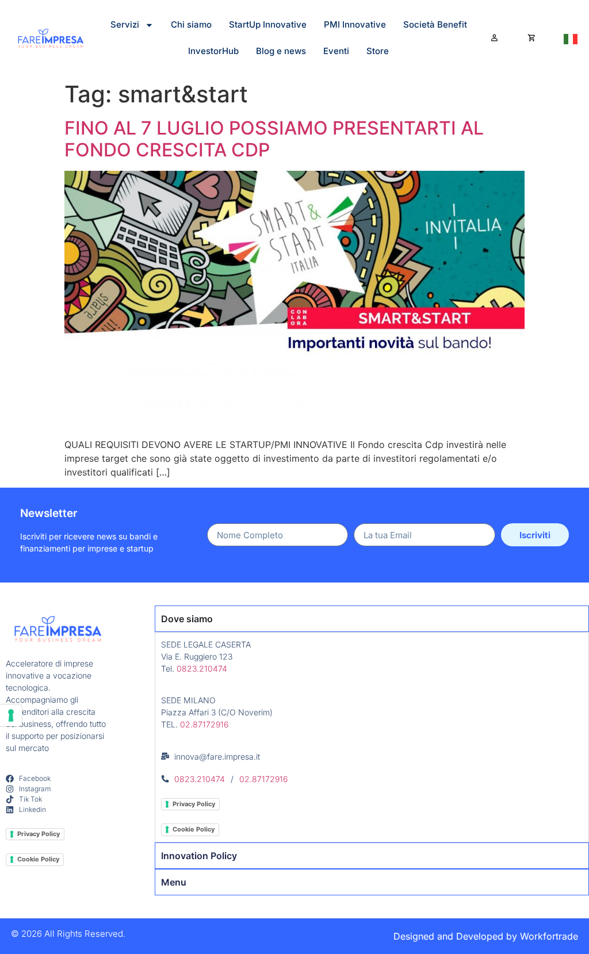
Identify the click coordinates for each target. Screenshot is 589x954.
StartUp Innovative (268, 24)
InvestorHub (213, 50)
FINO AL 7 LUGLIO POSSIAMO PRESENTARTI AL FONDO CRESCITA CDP (274, 139)
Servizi (124, 24)
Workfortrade (549, 936)
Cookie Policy (38, 859)
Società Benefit (435, 24)
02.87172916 (204, 724)
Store (377, 50)
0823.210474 (202, 668)
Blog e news (281, 50)
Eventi (336, 50)
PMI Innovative (355, 24)
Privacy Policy (38, 834)
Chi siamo (191, 24)
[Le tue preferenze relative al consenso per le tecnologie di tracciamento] (11, 715)
